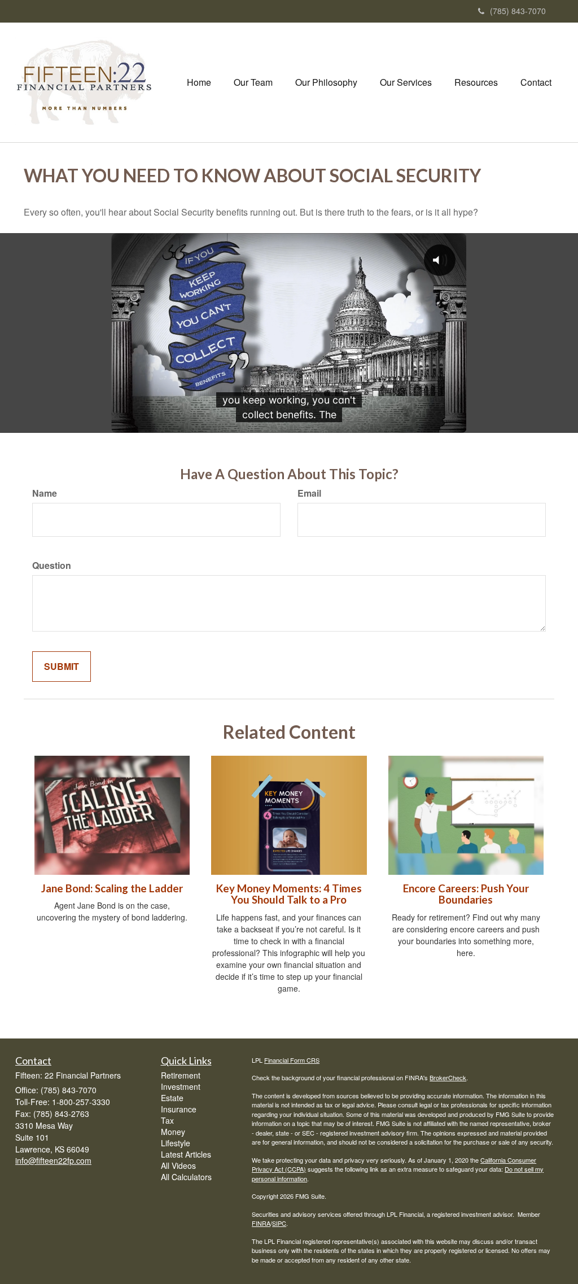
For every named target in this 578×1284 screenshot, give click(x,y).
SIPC (279, 1223)
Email (309, 493)
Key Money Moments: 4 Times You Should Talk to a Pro (289, 894)
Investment (180, 1086)
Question (51, 565)
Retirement (180, 1075)
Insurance (178, 1109)
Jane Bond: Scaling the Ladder (112, 888)
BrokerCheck (448, 1077)
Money (173, 1131)
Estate (172, 1097)
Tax (167, 1120)
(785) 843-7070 (518, 10)
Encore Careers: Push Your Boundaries (466, 894)
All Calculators (186, 1176)
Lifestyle (175, 1143)
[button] (253, 82)
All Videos (178, 1165)
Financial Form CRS (291, 1059)
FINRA (261, 1223)
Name (44, 493)
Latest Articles (186, 1154)
